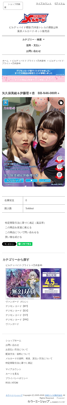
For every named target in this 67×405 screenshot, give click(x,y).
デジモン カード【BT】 (17, 306)
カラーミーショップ (14, 395)
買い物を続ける (13, 237)
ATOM (15, 382)
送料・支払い (33, 45)
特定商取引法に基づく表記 (19, 363)
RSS (8, 382)
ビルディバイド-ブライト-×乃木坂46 (29, 61)
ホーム (5, 61)
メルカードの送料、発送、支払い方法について (29, 358)
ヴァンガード (12, 324)
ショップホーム (13, 340)
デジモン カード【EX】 (17, 310)
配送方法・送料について (18, 354)
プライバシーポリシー (17, 378)
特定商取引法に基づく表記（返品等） (25, 222)
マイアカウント (44, 3)
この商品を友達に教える (18, 227)
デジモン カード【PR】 (17, 319)
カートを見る (12, 373)
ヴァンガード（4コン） (17, 301)
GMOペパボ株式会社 (53, 395)
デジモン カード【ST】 (17, 315)
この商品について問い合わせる (22, 232)
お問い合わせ (33, 51)
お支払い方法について (17, 349)
